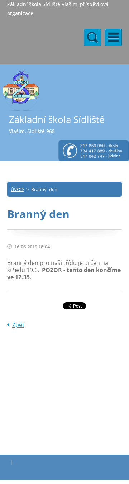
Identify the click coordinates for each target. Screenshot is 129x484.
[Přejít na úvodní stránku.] (21, 90)
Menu (113, 37)
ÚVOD (17, 189)
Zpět (18, 325)
